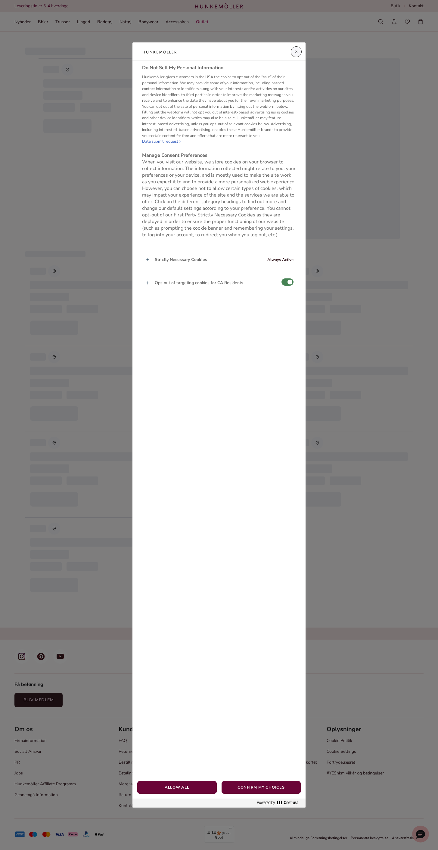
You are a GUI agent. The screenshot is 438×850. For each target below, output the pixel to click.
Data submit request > (162, 141)
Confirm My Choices (261, 787)
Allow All (177, 787)
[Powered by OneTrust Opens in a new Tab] (280, 803)
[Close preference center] (296, 52)
